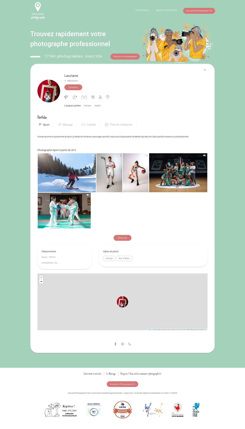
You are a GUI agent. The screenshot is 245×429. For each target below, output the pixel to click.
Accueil (144, 10)
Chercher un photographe (125, 56)
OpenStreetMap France (201, 329)
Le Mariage (111, 374)
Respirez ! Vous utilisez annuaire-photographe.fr (141, 374)
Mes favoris (168, 10)
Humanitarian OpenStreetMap (183, 329)
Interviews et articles (93, 374)
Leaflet (149, 329)
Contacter (73, 87)
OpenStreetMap (156, 329)
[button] (118, 125)
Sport (46, 124)
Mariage (68, 124)
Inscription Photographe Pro (199, 10)
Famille (91, 124)
